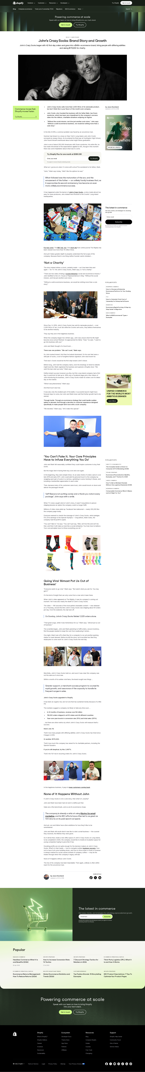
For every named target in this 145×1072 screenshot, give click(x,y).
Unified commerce (111, 480)
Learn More (112, 401)
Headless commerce (19, 957)
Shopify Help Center (116, 1036)
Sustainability (41, 1053)
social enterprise (72, 274)
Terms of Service (33, 1064)
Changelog (89, 1053)
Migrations (59, 9)
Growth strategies (49, 957)
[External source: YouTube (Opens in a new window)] (114, 1064)
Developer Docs (66, 1036)
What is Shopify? (42, 1036)
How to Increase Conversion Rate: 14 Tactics (56, 961)
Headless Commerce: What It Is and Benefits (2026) (25, 961)
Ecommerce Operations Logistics (114, 957)
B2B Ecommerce (70, 9)
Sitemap (62, 1064)
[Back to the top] (15, 1034)
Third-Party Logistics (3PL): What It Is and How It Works (118, 961)
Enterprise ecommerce (25, 9)
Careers (39, 1043)
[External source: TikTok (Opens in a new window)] (122, 1064)
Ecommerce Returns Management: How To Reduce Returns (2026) (26, 975)
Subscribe (118, 222)
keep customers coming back (79, 787)
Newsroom (40, 1050)
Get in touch (126, 3)
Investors (40, 1046)
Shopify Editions (42, 1040)
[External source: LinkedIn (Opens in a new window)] (99, 877)
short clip (73, 248)
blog (67, 37)
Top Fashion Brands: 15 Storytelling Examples (87, 975)
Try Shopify (115, 3)
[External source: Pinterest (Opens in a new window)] (130, 1064)
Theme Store (65, 1040)
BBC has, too (61, 248)
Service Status (114, 1046)
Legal (43, 1064)
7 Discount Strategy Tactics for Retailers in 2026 (86, 961)
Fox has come (49, 248)
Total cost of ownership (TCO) (44, 9)
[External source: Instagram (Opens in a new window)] (118, 1064)
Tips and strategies (111, 472)
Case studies (75, 37)
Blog (14, 9)
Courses (88, 1046)
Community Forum (115, 1040)
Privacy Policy (52, 1064)
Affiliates (64, 1050)
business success (89, 848)
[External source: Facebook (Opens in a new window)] (91, 877)
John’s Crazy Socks (76, 192)
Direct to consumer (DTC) (113, 464)
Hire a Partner (114, 1043)
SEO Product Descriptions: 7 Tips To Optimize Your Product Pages (118, 975)
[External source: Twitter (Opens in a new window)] (95, 877)
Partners (63, 1046)
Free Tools (89, 1050)
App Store (64, 1043)
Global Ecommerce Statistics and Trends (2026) (56, 975)
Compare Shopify (91, 1040)
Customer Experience (80, 971)
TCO (107, 296)
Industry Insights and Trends (52, 971)
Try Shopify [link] (94, 158)
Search (128, 9)
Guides (88, 1043)
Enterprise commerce (112, 286)
